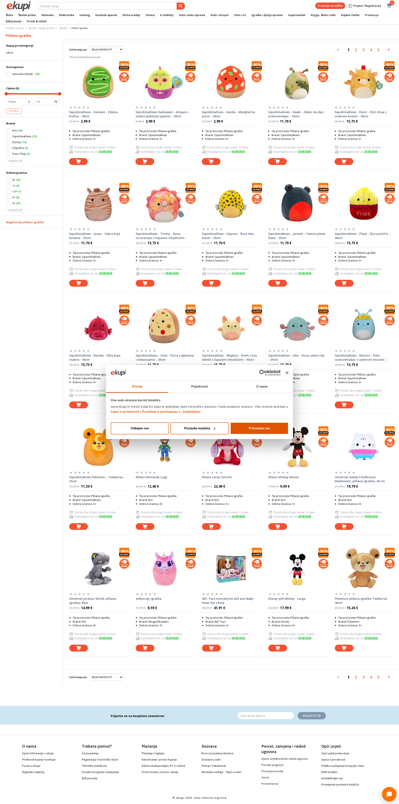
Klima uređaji (131, 15)
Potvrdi (14, 111)
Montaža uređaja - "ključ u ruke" (222, 772)
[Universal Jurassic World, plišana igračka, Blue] (98, 568)
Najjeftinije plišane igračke (25, 222)
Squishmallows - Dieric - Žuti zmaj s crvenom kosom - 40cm (360, 114)
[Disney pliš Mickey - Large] (297, 568)
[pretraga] (181, 6)
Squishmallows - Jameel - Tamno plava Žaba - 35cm (296, 236)
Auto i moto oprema (192, 15)
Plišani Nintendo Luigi (151, 477)
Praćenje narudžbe (330, 5)
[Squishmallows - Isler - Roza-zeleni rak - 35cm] (297, 325)
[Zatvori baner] (287, 372)
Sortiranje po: (78, 49)
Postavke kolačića (197, 428)
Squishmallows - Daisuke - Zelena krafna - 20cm (93, 114)
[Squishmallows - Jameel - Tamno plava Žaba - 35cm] (297, 203)
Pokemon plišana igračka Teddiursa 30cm (361, 601)
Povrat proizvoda (272, 771)
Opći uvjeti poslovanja (335, 753)
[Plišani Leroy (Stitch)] (231, 447)
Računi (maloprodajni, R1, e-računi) (163, 766)
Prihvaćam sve (259, 428)
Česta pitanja (90, 753)
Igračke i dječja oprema (267, 15)
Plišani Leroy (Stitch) (217, 477)
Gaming (84, 15)
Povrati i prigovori (272, 765)
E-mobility (167, 15)
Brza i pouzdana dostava (217, 753)
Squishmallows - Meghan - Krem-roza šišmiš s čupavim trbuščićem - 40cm (229, 357)
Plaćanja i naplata (153, 753)
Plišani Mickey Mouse (283, 477)
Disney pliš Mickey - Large (286, 599)
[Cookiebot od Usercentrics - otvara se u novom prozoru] (262, 373)
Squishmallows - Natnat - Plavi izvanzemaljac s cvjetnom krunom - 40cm (361, 357)
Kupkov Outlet (350, 15)
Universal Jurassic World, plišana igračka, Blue (92, 601)
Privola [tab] (137, 386)
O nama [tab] (262, 386)
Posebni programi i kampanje (100, 772)
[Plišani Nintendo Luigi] (165, 447)
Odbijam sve (140, 428)
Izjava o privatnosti (333, 759)
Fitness (150, 15)
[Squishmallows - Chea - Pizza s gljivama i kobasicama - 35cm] (165, 325)
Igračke (63, 28)
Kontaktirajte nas (332, 778)
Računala (48, 15)
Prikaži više (16, 161)
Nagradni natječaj (33, 772)
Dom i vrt (240, 15)
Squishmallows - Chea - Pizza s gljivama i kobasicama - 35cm (165, 357)
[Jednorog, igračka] (165, 568)
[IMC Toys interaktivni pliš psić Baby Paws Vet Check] (231, 568)
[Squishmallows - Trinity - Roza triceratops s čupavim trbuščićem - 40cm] (165, 203)
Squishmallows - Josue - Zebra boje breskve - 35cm (94, 236)
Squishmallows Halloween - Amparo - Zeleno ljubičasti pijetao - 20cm (162, 114)
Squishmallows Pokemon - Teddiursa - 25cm (97, 479)
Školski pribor (27, 15)
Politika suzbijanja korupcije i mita (342, 766)
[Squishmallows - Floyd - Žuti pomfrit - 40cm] (364, 203)
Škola (9, 15)
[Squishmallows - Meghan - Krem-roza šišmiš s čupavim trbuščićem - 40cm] (231, 325)
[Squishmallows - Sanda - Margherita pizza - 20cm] (231, 82)
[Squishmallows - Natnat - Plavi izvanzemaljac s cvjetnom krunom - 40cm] (364, 325)
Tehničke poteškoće (94, 766)
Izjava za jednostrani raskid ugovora (284, 759)
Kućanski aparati (106, 15)
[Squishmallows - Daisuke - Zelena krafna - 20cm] (98, 82)
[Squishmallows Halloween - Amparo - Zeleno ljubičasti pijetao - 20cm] (164, 82)
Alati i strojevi (220, 15)
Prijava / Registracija (367, 5)
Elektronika (66, 15)
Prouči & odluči (37, 21)
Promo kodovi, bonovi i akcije (160, 772)
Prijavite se (312, 716)
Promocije (371, 15)
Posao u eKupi (31, 766)
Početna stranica (15, 28)
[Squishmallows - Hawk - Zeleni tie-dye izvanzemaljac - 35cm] (297, 82)
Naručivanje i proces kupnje (159, 759)
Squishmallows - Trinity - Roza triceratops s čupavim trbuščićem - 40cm (161, 236)
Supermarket (296, 15)
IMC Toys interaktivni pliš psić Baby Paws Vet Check (228, 601)
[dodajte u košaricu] (78, 161)
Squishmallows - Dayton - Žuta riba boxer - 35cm (228, 236)
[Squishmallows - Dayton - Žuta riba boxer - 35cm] (231, 203)
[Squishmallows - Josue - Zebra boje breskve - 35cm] (98, 203)
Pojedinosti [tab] (199, 386)
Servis (265, 777)
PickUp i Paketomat (214, 766)
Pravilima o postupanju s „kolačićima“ (171, 411)
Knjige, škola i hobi (323, 15)
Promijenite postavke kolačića (340, 784)
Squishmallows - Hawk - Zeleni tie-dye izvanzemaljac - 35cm (295, 114)
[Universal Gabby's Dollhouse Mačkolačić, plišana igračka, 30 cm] (364, 447)
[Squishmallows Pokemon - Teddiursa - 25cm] (98, 447)
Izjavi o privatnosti (125, 411)
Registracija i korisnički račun (100, 759)
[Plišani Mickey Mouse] (297, 447)
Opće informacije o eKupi (38, 753)
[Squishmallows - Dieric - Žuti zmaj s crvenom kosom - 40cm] (363, 82)
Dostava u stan (211, 759)
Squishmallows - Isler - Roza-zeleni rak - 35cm (296, 357)
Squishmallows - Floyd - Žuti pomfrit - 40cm (362, 236)
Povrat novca (269, 783)
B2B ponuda (13, 21)
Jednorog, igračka (148, 599)
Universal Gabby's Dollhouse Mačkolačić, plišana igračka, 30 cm (360, 479)
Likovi (9, 53)
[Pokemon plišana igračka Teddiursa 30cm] (364, 568)
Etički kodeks (329, 772)
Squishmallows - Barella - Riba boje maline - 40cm (94, 357)
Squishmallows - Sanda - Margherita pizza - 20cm (228, 114)
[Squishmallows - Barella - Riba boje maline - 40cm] (98, 325)
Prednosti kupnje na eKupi (38, 759)
